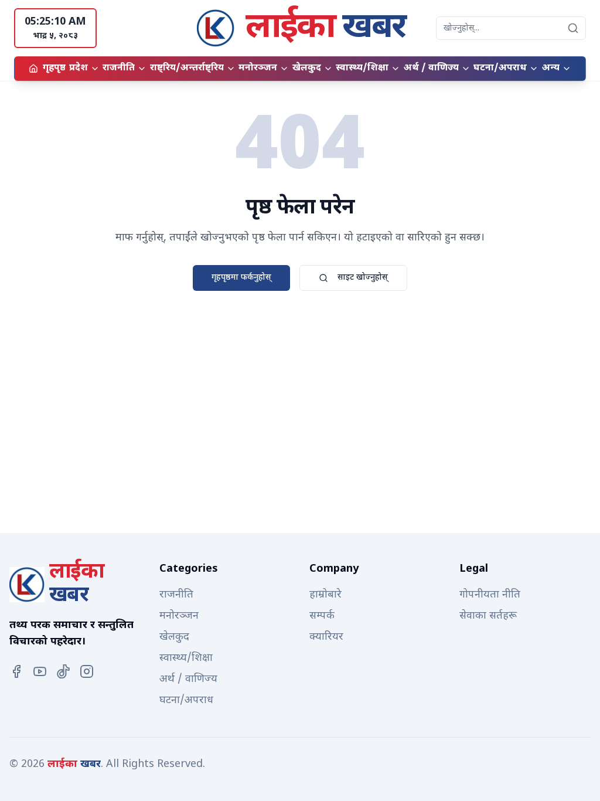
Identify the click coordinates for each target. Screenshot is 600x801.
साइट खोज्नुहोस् (363, 277)
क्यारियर (326, 637)
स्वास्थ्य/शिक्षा (362, 68)
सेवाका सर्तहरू (488, 616)
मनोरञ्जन (257, 68)
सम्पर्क (322, 616)
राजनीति (119, 68)
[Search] (573, 28)
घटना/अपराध (500, 68)
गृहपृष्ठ (54, 68)
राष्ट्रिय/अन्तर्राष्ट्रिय (187, 68)
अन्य (551, 68)
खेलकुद (306, 68)
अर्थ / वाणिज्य (431, 68)
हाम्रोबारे (325, 595)
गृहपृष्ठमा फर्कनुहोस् (241, 277)
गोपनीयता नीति (489, 595)
